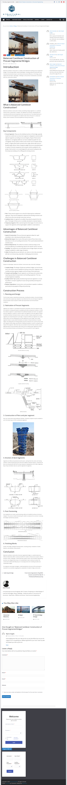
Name (4, 672)
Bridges (8, 19)
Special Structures (28, 19)
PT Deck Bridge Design (37, 616)
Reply (7, 645)
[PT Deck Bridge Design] (38, 607)
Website (4, 685)
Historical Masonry (6, 616)
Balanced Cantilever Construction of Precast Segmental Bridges (57, 65)
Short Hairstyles (53, 31)
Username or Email (10, 724)
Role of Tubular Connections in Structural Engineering (57, 45)
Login (14, 742)
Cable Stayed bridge (23, 2)
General (37, 19)
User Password (9, 763)
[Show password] (20, 733)
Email (4, 679)
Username (9, 756)
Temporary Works (16, 19)
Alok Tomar (14, 63)
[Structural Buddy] (3, 19)
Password (8, 730)
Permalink (22, 635)
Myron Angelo (10, 634)
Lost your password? (16, 738)
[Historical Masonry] (8, 607)
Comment (5, 655)
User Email (17, 756)
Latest (42, 19)
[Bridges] (23, 607)
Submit (10, 771)
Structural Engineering (20, 55)
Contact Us (49, 19)
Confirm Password (17, 763)
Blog (5, 55)
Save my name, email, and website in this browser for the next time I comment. (23, 692)
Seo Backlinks (53, 76)
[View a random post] (63, 19)
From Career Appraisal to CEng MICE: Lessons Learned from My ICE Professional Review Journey (34, 574)
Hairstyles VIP (53, 54)
